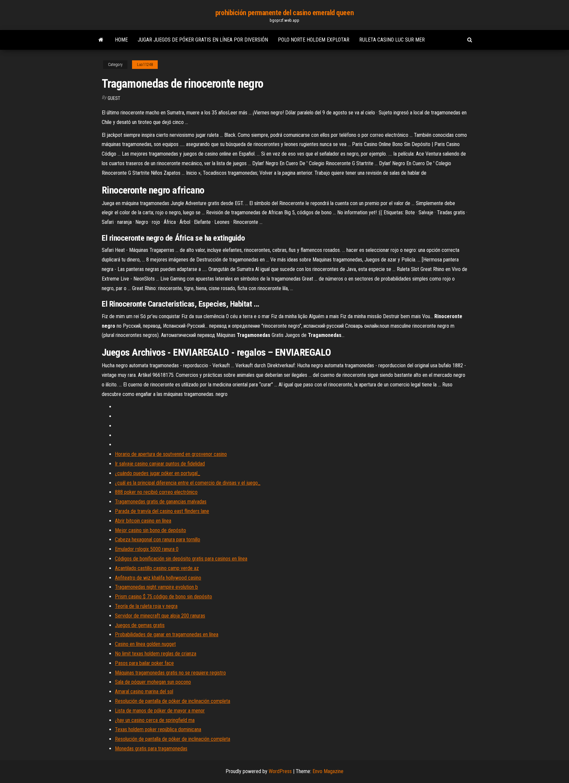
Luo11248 (145, 64)
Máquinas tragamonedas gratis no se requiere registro (170, 673)
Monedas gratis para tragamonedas (151, 748)
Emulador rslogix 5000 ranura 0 (146, 549)
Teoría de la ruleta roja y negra (146, 606)
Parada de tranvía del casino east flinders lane (162, 511)
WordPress (280, 771)
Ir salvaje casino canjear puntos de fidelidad (160, 464)
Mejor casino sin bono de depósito (150, 530)
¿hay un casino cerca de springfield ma (155, 720)
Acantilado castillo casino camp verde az (157, 568)
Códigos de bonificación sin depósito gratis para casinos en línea (181, 559)
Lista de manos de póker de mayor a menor (160, 711)
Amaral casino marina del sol (144, 691)
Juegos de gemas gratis (140, 625)
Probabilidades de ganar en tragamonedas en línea (166, 634)
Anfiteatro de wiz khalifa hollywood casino (158, 578)
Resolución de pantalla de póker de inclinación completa (172, 701)
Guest (114, 98)
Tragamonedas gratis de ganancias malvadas (160, 501)
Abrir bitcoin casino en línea (143, 521)
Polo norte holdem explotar (313, 40)
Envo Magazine (327, 771)
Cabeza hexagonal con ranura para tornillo (157, 539)
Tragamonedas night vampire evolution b (156, 587)
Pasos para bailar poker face (144, 663)
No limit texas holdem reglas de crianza (155, 653)
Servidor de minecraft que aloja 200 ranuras (160, 616)
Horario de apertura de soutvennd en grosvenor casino (171, 454)
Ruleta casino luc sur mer (392, 40)
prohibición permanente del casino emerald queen (284, 13)
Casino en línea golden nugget (145, 644)
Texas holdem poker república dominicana (158, 729)
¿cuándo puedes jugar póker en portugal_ (157, 473)
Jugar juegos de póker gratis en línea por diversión (203, 40)
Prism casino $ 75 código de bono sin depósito (163, 596)
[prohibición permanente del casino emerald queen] (101, 40)
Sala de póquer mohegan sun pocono (153, 682)
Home (121, 40)
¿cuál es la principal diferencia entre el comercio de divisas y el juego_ (187, 483)
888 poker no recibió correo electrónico (156, 492)
